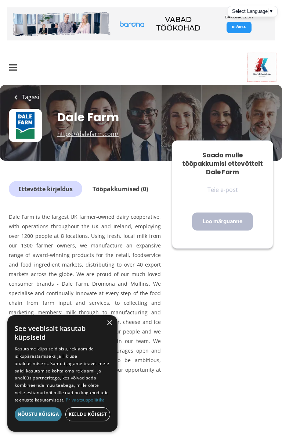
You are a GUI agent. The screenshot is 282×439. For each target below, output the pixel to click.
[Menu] (13, 67)
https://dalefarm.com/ (88, 134)
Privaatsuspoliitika (85, 400)
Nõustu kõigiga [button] (38, 414)
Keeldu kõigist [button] (88, 414)
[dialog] (62, 373)
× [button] (109, 323)
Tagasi (29, 97)
